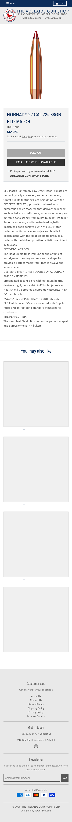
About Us (36, 696)
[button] (36, 162)
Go (65, 778)
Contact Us (36, 700)
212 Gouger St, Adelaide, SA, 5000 (36, 740)
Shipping (27, 136)
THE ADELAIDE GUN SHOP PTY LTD (41, 806)
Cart (61, 3)
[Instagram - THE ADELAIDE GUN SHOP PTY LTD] (36, 746)
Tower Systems (43, 810)
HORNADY (13, 127)
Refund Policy (36, 704)
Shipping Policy (36, 708)
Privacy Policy (36, 712)
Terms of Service (36, 716)
